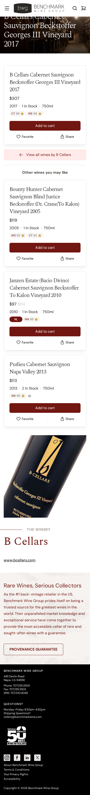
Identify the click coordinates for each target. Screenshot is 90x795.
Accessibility (12, 779)
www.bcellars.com (20, 560)
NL (16, 319)
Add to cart (45, 125)
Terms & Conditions (16, 770)
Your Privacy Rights (16, 774)
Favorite (27, 137)
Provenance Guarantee (33, 649)
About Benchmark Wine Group (23, 765)
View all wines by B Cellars (48, 154)
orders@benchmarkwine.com (23, 717)
